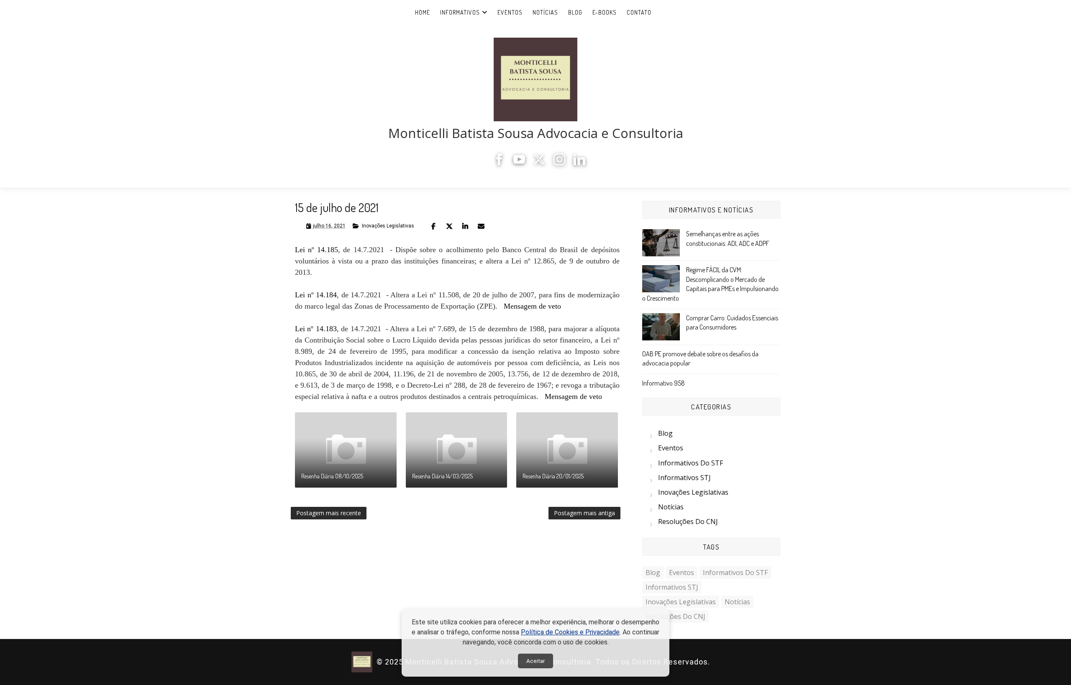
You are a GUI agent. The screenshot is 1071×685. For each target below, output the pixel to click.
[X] (539, 163)
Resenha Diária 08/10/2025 (332, 476)
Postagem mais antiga (584, 513)
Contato (639, 12)
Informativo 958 (663, 383)
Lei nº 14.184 (316, 295)
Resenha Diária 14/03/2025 (442, 476)
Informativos (460, 12)
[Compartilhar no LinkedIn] (465, 226)
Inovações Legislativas (388, 226)
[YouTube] (519, 163)
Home (422, 12)
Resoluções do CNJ (688, 521)
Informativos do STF (690, 463)
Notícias (545, 12)
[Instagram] (559, 163)
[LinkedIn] (579, 163)
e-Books (604, 12)
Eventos (510, 12)
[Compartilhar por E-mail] (481, 226)
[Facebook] (499, 163)
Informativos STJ (684, 477)
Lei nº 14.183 (316, 329)
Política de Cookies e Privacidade (570, 632)
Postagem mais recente (328, 513)
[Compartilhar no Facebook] (433, 226)
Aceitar (535, 661)
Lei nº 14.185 (316, 249)
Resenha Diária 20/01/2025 (553, 476)
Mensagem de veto (532, 306)
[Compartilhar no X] (449, 226)
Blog (575, 12)
